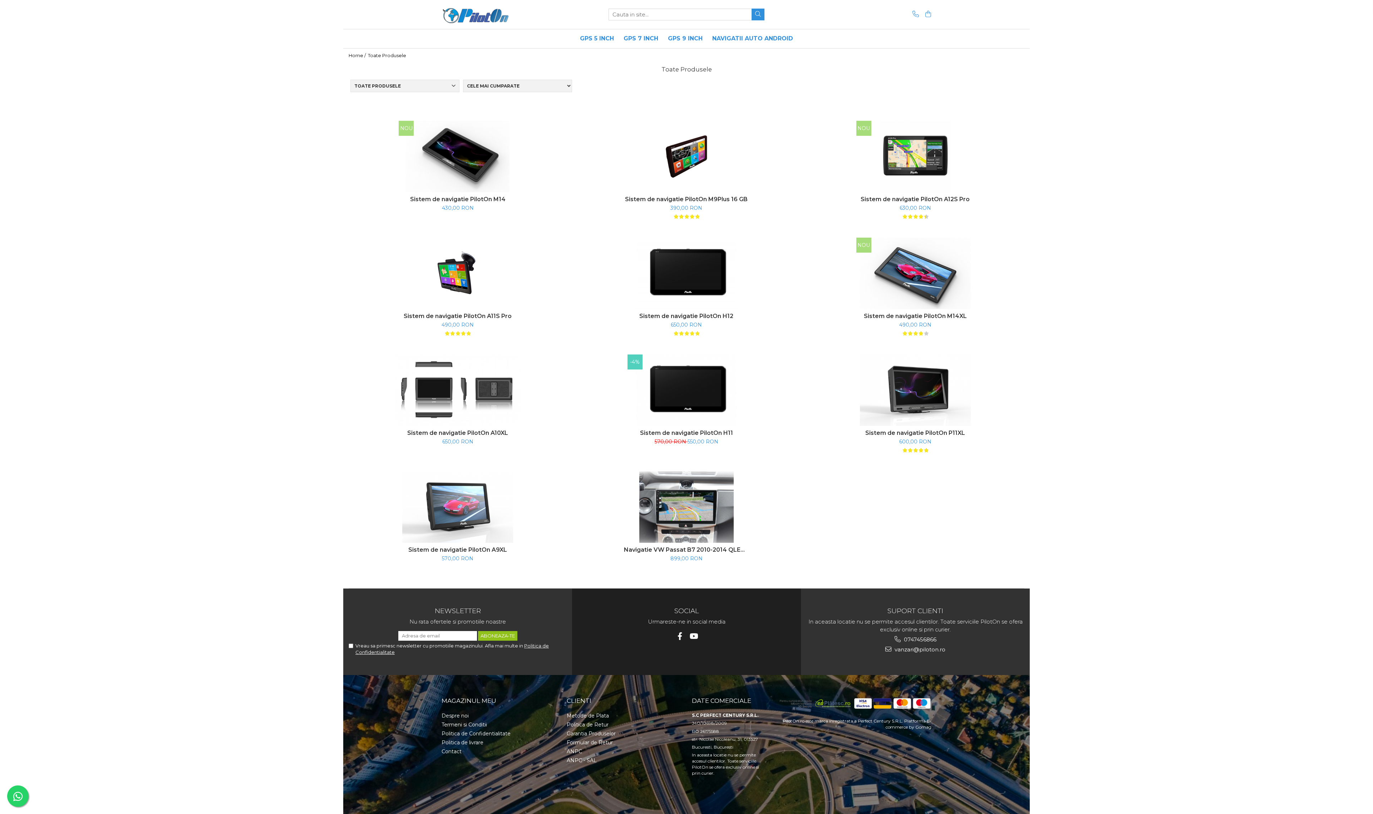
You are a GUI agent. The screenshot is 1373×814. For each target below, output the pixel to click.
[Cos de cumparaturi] (926, 14)
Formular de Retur (590, 742)
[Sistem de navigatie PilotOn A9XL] (457, 507)
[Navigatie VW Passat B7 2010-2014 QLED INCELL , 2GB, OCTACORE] (686, 507)
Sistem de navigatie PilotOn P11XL (915, 433)
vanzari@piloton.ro (919, 649)
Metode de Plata (588, 716)
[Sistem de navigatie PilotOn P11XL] (915, 390)
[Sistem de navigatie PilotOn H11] (686, 390)
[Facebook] (680, 636)
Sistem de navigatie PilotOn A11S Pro (458, 316)
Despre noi (455, 716)
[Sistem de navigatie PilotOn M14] (457, 156)
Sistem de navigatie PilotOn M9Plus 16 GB (686, 199)
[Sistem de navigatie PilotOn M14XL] (915, 273)
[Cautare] (758, 14)
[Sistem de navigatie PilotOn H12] (686, 273)
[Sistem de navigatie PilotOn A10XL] (457, 390)
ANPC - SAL (582, 760)
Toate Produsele (387, 55)
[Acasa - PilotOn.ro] (477, 14)
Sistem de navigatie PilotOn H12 (686, 316)
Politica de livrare (462, 742)
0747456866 (919, 639)
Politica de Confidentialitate (476, 733)
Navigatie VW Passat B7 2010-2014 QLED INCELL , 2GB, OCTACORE (686, 549)
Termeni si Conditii (464, 724)
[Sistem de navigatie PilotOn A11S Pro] (457, 273)
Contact (452, 751)
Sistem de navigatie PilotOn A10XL (457, 433)
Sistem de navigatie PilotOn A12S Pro (915, 199)
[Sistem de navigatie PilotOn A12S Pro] (915, 156)
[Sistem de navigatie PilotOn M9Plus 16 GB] (686, 156)
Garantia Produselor (591, 733)
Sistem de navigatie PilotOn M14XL (915, 316)
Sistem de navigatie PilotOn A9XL (457, 549)
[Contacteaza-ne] (914, 14)
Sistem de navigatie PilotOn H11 (686, 433)
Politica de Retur (588, 724)
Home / (358, 55)
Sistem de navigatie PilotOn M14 (458, 199)
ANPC (574, 751)
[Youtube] (693, 636)
